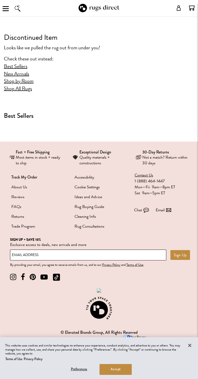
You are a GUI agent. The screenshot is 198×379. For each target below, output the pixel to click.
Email (160, 210)
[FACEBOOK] (23, 277)
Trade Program (23, 226)
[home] (98, 11)
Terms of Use (134, 264)
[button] (192, 8)
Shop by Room (19, 81)
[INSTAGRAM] (13, 277)
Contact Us (144, 175)
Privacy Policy (111, 264)
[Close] (189, 345)
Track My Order (24, 177)
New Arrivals (16, 74)
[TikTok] (56, 277)
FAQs (16, 207)
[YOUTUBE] (44, 277)
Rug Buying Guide (89, 207)
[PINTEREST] (33, 277)
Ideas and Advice (88, 197)
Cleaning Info (85, 216)
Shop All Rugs (18, 88)
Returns (17, 216)
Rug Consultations (89, 226)
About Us (19, 187)
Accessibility (84, 177)
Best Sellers (15, 66)
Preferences (79, 369)
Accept (116, 369)
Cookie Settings (87, 187)
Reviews (17, 197)
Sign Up (180, 255)
